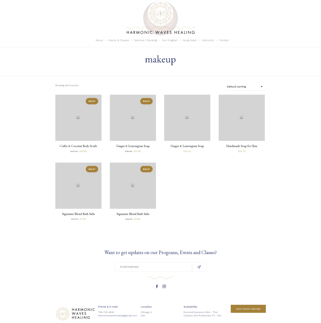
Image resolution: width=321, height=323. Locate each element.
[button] (199, 266)
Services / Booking (145, 40)
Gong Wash (190, 40)
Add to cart (78, 134)
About (99, 40)
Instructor (208, 40)
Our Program (170, 40)
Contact (224, 40)
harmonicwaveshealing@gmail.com (117, 315)
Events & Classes (118, 40)
